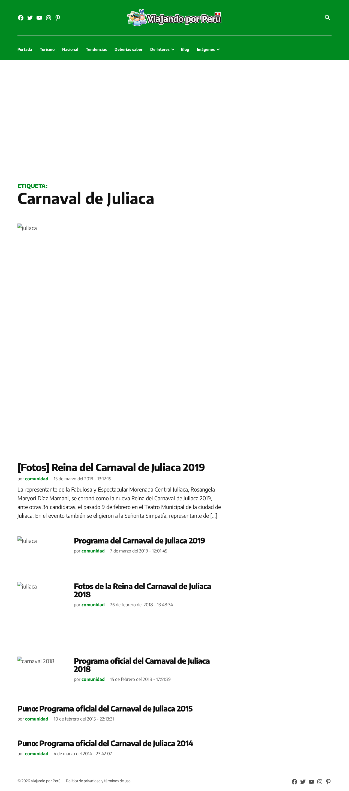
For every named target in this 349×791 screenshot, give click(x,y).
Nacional (70, 49)
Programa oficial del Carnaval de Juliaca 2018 (142, 665)
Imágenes (206, 49)
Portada (24, 49)
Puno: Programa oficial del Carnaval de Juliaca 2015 (104, 708)
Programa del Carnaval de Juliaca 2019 (139, 540)
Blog (185, 49)
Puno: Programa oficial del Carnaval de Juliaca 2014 (105, 743)
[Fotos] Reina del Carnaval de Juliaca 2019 (111, 467)
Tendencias (96, 49)
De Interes (160, 49)
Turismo (47, 49)
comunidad (36, 478)
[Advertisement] (174, 120)
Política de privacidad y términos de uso (98, 780)
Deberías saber (129, 49)
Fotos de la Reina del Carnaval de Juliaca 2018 (142, 590)
